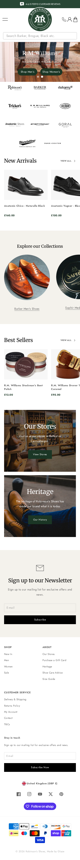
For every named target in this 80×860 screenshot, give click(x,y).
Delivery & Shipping (15, 699)
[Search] (74, 36)
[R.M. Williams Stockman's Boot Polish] (26, 364)
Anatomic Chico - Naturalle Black (24, 206)
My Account (10, 712)
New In (8, 654)
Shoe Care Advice (52, 673)
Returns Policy (12, 706)
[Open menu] (5, 19)
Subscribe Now (40, 767)
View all (66, 160)
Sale (6, 673)
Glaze (61, 851)
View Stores (40, 454)
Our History (40, 520)
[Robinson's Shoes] (40, 19)
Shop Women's (51, 72)
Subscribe (40, 619)
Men (6, 660)
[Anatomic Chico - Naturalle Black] (26, 185)
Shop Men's (27, 72)
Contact (8, 718)
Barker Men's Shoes (26, 309)
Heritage (47, 666)
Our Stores (48, 654)
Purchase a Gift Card (54, 660)
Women (8, 666)
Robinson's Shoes (35, 851)
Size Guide (48, 679)
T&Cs (7, 724)
